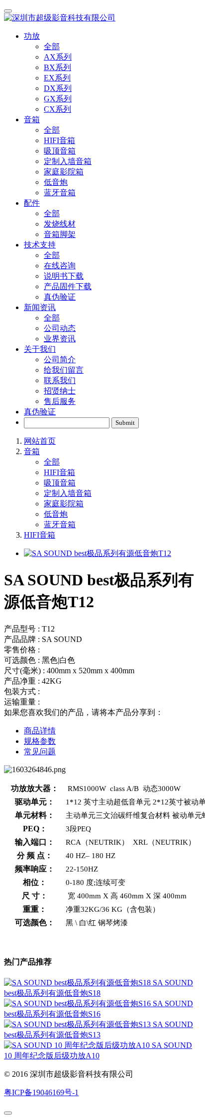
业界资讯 (60, 338)
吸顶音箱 (60, 151)
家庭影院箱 (64, 171)
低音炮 (56, 182)
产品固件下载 (68, 286)
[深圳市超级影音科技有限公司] (102, 18)
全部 (52, 46)
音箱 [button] (32, 119)
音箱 (32, 451)
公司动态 (60, 328)
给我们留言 (64, 370)
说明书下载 (64, 276)
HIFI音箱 (59, 140)
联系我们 (60, 380)
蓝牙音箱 (60, 192)
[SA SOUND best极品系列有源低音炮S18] (78, 982)
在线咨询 (60, 265)
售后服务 (60, 401)
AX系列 (58, 57)
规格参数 (40, 741)
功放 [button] (32, 36)
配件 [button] (32, 203)
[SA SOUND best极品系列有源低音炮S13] (78, 1024)
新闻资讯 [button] (40, 307)
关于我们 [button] (40, 349)
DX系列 (58, 88)
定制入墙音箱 (68, 161)
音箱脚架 (60, 234)
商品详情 (40, 730)
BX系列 (57, 67)
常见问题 (40, 751)
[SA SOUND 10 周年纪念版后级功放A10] (78, 1045)
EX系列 (57, 78)
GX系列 (58, 98)
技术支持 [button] (40, 244)
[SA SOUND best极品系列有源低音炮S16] (78, 1003)
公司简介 (60, 359)
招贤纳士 (60, 391)
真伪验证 (60, 297)
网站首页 (40, 441)
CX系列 (57, 109)
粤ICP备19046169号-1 (41, 1092)
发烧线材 (60, 224)
